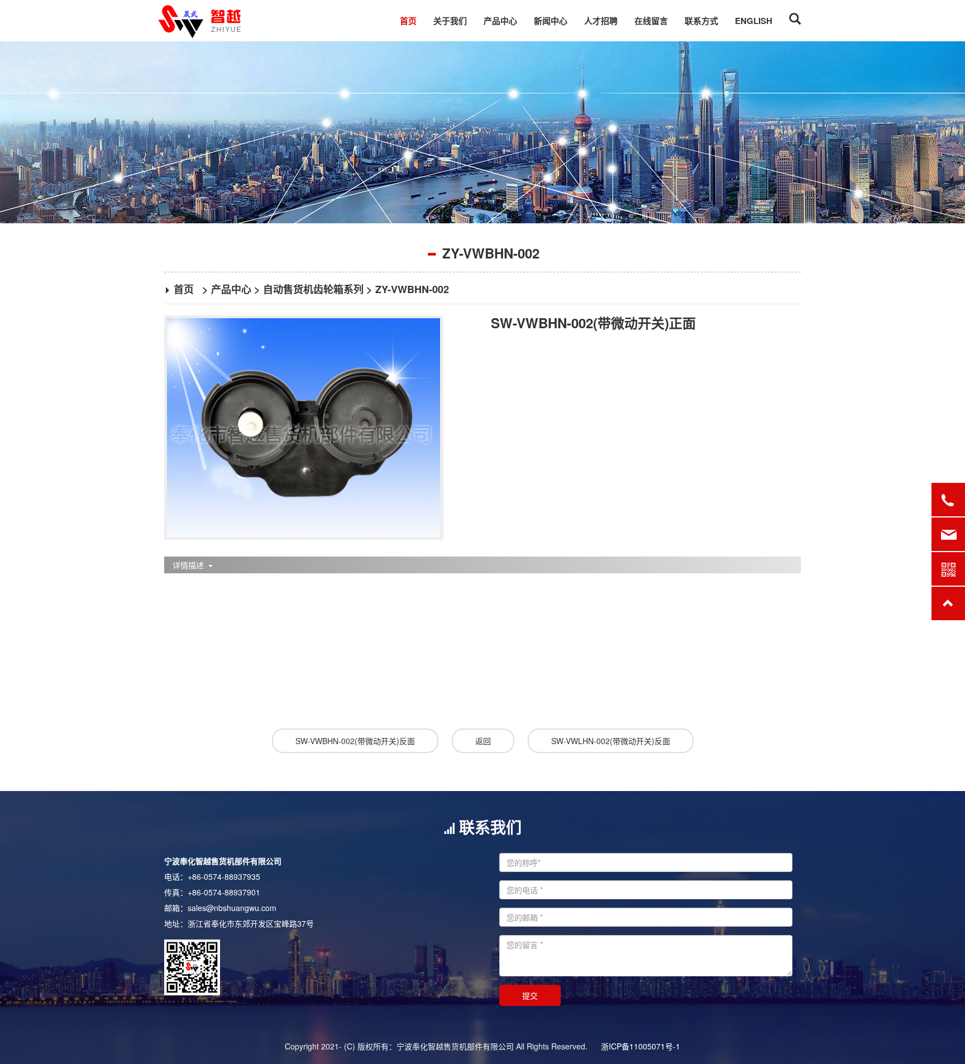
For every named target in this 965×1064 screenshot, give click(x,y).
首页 (408, 21)
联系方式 (701, 21)
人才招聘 (601, 21)
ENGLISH (753, 21)
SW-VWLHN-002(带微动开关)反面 (610, 740)
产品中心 (500, 21)
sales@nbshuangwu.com (232, 907)
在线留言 (651, 21)
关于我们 (450, 21)
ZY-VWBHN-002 (412, 289)
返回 (483, 740)
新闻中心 (550, 21)
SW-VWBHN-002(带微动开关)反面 (355, 740)
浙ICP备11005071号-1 (640, 1046)
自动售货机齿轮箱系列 (313, 289)
